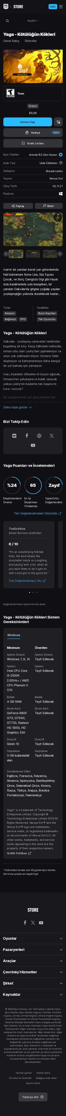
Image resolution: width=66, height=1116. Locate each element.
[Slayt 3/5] (50, 254)
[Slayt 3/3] (36, 592)
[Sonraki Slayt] (60, 254)
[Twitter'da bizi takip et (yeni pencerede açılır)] (51, 436)
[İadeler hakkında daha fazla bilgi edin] (61, 163)
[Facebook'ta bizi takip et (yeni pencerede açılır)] (26, 436)
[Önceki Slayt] (6, 254)
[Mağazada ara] (7, 20)
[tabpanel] (33, 701)
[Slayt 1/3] (29, 592)
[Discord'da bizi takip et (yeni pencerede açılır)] (14, 436)
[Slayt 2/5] (33, 254)
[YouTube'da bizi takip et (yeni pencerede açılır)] (33, 446)
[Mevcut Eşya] (16, 254)
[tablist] (33, 635)
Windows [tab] (13, 635)
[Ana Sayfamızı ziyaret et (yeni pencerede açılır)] (39, 436)
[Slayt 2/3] (33, 592)
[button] (33, 407)
